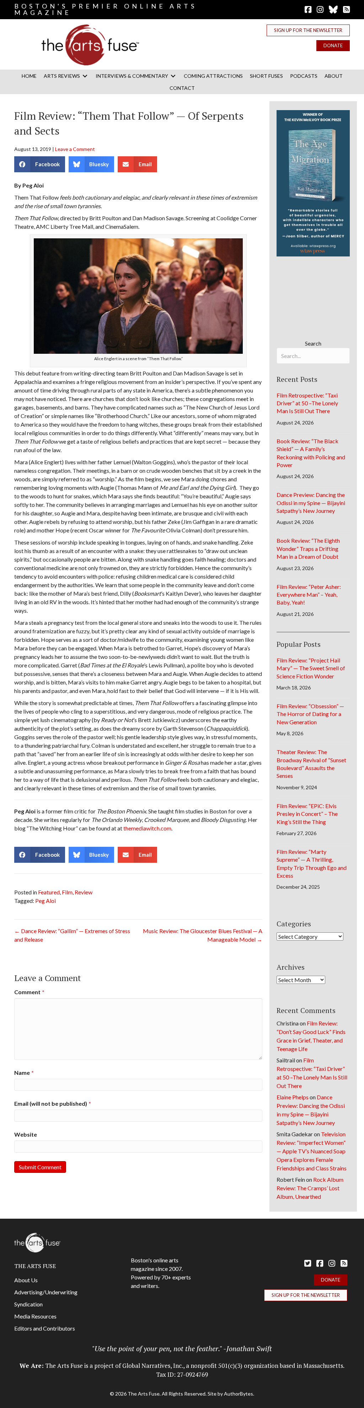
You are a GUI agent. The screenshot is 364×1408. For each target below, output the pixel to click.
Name (24, 1072)
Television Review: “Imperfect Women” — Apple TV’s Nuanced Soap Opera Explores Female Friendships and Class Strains (312, 1151)
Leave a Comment (75, 149)
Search (313, 343)
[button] (308, 30)
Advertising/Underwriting (45, 1292)
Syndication (28, 1304)
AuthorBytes (238, 1394)
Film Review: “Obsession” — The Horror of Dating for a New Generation (310, 714)
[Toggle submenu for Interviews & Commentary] (173, 76)
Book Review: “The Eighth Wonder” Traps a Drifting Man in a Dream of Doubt (308, 548)
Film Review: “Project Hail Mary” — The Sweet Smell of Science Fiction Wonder (311, 668)
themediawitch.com (147, 828)
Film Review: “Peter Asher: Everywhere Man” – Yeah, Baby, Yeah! (309, 594)
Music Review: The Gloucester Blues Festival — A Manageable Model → (202, 935)
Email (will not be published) (52, 1103)
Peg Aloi (45, 900)
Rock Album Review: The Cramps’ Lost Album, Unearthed (310, 1188)
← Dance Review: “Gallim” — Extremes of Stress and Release (72, 935)
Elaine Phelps (293, 1097)
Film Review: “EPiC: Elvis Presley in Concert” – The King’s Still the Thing (307, 813)
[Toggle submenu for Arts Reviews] (85, 76)
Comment (29, 992)
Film (67, 892)
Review (83, 892)
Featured (49, 892)
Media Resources (35, 1316)
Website (25, 1134)
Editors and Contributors (44, 1328)
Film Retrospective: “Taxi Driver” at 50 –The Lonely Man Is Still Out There (307, 403)
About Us (26, 1280)
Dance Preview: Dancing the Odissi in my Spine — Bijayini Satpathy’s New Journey (311, 502)
